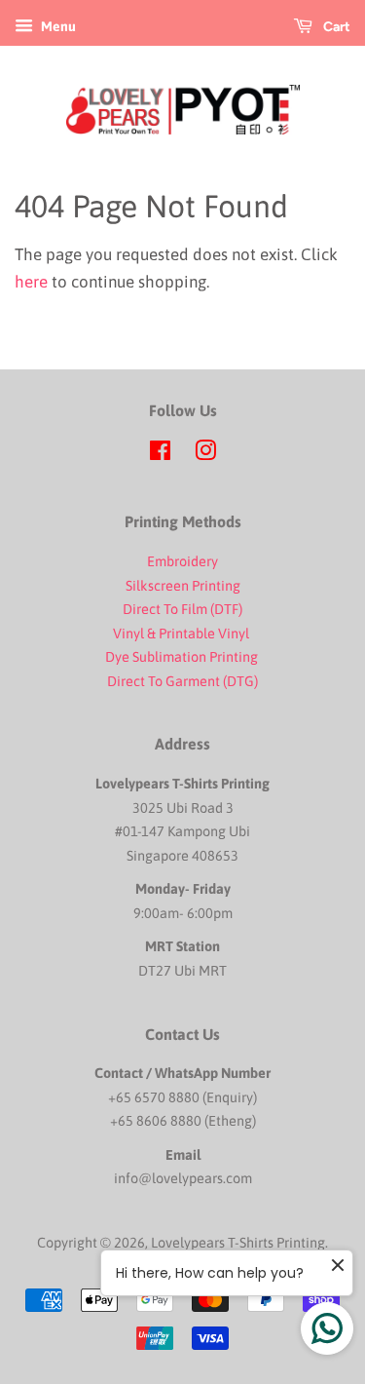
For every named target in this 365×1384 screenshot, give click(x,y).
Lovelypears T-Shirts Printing (238, 1242)
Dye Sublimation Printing (183, 657)
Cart (335, 27)
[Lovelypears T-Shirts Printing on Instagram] (205, 454)
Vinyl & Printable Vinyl (182, 633)
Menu (57, 26)
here (31, 281)
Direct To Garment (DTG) (182, 681)
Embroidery (182, 561)
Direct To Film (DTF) (182, 609)
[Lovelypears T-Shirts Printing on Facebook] (160, 454)
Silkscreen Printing (183, 586)
